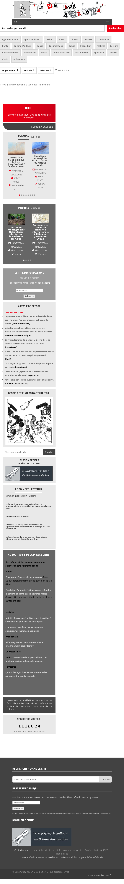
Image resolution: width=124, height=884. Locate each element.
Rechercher (115, 28)
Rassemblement (10, 52)
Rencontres (30, 52)
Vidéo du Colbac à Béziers (17, 517)
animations (19, 59)
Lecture (114, 45)
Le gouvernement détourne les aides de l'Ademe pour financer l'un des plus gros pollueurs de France (28, 321)
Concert (88, 39)
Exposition (85, 45)
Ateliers (50, 39)
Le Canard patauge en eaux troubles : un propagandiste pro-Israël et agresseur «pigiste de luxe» (28, 506)
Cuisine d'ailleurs (22, 45)
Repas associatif (61, 52)
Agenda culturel (10, 39)
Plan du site (62, 854)
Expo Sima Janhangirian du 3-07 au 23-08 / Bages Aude (16, 160)
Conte (5, 45)
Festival (101, 45)
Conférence (103, 39)
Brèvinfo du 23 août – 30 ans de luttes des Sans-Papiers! (29, 116)
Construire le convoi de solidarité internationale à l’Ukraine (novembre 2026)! (16, 230)
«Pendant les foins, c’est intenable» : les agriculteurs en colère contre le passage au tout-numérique (27, 527)
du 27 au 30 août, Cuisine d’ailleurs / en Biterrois (40, 236)
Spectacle (99, 52)
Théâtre (113, 52)
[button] (19, 193)
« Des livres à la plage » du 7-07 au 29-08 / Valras (40, 164)
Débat (72, 45)
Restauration (81, 52)
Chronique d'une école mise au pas (23, 577)
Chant (62, 39)
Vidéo (5, 59)
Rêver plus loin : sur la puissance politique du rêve (29, 380)
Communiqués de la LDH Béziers (20, 496)
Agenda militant (32, 39)
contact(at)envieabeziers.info (46, 850)
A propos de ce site (73, 850)
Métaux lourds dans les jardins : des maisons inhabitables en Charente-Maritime (26, 538)
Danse (40, 45)
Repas (44, 52)
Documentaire (56, 45)
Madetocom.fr (104, 876)
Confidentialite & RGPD (96, 850)
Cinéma (74, 39)
